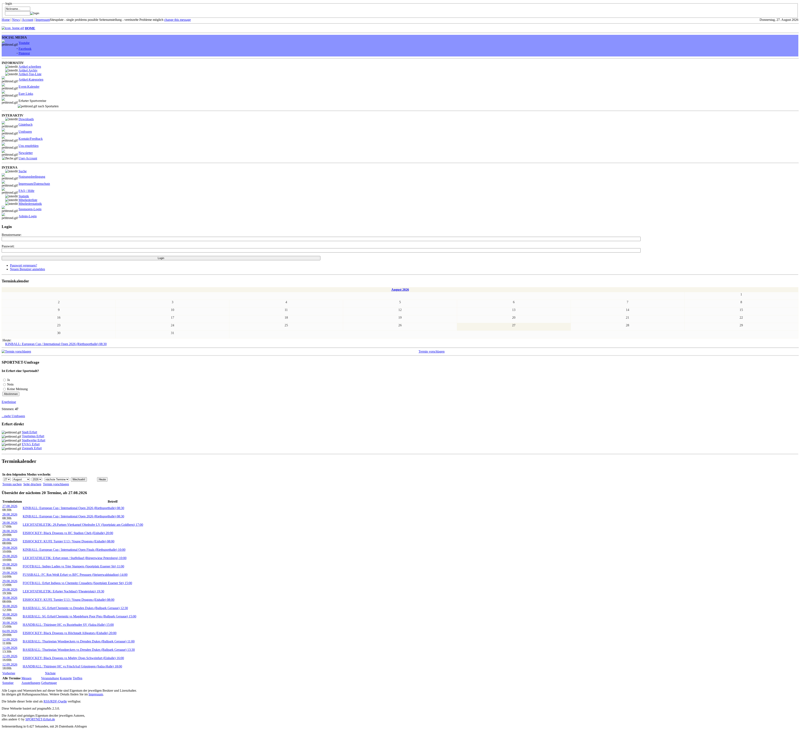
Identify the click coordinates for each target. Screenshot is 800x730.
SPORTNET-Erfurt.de (40, 719)
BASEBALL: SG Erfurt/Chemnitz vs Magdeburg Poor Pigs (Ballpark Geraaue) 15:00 (79, 616)
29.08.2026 (9, 539)
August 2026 (400, 289)
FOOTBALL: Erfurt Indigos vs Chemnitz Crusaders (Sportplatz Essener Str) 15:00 (77, 583)
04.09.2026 (9, 631)
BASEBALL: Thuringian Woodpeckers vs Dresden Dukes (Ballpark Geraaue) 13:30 (79, 649)
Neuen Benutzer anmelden (27, 269)
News (16, 19)
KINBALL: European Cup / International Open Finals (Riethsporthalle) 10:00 (74, 549)
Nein (10, 384)
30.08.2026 (9, 598)
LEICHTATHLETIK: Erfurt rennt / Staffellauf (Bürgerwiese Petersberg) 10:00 (74, 558)
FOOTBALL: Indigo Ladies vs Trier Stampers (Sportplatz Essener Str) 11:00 (73, 566)
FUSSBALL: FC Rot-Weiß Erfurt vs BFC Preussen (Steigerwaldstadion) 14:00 (75, 574)
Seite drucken (32, 484)
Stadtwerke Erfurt (33, 440)
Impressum (42, 19)
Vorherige (8, 673)
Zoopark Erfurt (32, 448)
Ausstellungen (30, 683)
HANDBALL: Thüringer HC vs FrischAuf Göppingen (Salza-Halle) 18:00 (72, 666)
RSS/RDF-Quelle (55, 701)
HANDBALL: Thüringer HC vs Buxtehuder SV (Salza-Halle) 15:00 (68, 624)
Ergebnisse (9, 402)
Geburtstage (49, 683)
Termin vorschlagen (432, 351)
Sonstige (8, 683)
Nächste (50, 673)
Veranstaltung (50, 678)
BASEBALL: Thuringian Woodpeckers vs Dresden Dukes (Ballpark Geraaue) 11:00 (79, 641)
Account (27, 19)
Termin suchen (12, 484)
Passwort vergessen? (23, 265)
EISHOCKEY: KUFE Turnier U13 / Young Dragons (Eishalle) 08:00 (68, 541)
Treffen (77, 678)
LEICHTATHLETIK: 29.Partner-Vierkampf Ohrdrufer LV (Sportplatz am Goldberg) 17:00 (83, 524)
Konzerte (66, 678)
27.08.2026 (9, 506)
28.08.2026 (9, 514)
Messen (26, 678)
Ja (8, 380)
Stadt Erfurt (29, 432)
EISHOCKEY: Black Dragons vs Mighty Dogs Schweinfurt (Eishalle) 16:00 (73, 658)
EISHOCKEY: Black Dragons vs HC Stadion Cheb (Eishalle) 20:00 (68, 533)
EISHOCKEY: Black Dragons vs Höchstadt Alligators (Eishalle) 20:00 (69, 633)
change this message (177, 19)
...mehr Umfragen (13, 416)
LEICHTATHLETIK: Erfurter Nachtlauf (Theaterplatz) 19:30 (63, 591)
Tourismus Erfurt (33, 436)
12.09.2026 (9, 639)
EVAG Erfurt (31, 444)
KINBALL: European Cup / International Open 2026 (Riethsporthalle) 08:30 (56, 344)
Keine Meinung (17, 389)
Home (6, 19)
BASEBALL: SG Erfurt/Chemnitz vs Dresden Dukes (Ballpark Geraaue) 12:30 (75, 608)
